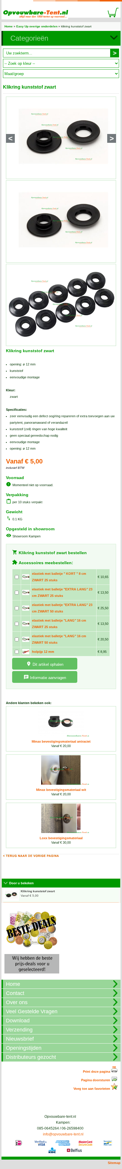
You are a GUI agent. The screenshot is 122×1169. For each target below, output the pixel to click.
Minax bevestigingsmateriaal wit (61, 790)
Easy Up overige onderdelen (36, 26)
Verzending (19, 1030)
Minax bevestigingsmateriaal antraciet (61, 741)
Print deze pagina (97, 1071)
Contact (15, 993)
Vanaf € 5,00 (38, 893)
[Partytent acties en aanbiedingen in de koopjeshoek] (32, 975)
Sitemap (114, 1163)
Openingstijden (23, 1048)
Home (8, 26)
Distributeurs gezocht (31, 1057)
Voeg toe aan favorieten (92, 1088)
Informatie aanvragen (48, 677)
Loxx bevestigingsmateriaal (61, 838)
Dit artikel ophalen (48, 664)
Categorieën (29, 38)
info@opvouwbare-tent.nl (63, 1134)
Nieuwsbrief (20, 1039)
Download (18, 1021)
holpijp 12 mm (43, 651)
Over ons (17, 1002)
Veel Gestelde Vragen (31, 1011)
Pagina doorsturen (96, 1080)
